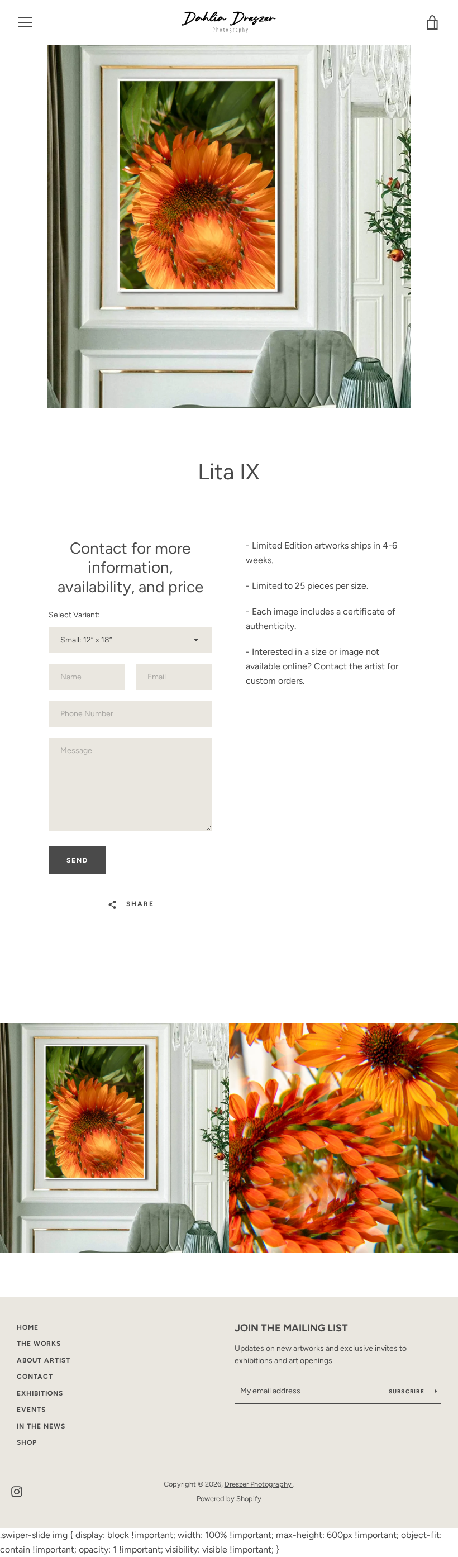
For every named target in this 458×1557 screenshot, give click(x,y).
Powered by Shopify (229, 1498)
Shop (27, 1442)
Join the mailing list (291, 1328)
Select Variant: (74, 615)
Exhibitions (40, 1393)
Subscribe (408, 1391)
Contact (35, 1376)
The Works (39, 1344)
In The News (41, 1426)
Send (77, 860)
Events (31, 1409)
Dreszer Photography (259, 1484)
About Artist (43, 1360)
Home (28, 1327)
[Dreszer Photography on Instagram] (16, 1490)
